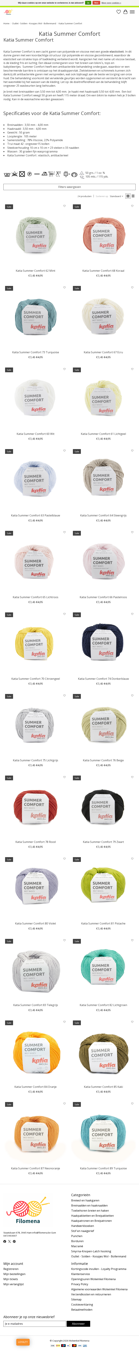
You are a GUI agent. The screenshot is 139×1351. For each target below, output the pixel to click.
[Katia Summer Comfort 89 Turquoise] (103, 1132)
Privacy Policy (79, 1284)
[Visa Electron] (85, 1346)
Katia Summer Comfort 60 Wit (35, 434)
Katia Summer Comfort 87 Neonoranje (35, 1168)
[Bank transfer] (53, 1346)
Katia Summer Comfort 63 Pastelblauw (35, 515)
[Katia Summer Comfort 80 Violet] (35, 887)
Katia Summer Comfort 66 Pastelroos (103, 597)
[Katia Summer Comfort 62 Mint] (35, 235)
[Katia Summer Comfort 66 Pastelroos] (103, 561)
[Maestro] (63, 1346)
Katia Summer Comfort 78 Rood (35, 842)
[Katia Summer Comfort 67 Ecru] (103, 316)
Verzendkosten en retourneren (91, 1294)
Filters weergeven (69, 187)
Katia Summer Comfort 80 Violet (35, 923)
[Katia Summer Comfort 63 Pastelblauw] (35, 479)
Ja (88, 3)
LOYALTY (23, 1342)
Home (6, 23)
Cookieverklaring (82, 1304)
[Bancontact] (69, 1346)
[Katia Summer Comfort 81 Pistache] (103, 887)
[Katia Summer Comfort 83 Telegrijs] (35, 969)
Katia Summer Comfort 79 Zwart (103, 842)
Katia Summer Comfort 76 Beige (103, 760)
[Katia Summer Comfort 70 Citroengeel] (35, 643)
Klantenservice (80, 1274)
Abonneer (78, 1324)
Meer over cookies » (111, 3)
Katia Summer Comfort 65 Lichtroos (35, 597)
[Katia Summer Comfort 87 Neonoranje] (35, 1132)
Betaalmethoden (81, 1309)
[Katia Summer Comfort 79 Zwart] (103, 806)
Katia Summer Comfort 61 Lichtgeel (103, 434)
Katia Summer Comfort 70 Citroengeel (35, 679)
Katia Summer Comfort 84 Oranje (35, 1087)
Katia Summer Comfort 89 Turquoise (103, 1168)
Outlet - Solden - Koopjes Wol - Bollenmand (34, 23)
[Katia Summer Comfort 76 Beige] (103, 724)
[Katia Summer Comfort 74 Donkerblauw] (103, 643)
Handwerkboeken (82, 1226)
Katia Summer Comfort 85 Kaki (103, 1087)
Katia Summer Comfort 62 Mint (35, 271)
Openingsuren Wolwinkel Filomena (93, 1279)
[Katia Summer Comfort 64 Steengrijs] (103, 479)
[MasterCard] (74, 1346)
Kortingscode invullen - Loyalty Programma (98, 1269)
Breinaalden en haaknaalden (89, 1205)
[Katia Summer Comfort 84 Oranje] (35, 1051)
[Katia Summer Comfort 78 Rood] (35, 806)
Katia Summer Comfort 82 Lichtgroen (103, 1005)
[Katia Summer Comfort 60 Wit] (35, 398)
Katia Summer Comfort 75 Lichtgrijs (35, 760)
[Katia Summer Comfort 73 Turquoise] (35, 316)
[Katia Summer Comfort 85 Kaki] (103, 1051)
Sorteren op (102, 196)
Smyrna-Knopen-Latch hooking (91, 1251)
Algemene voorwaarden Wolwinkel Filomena (99, 1289)
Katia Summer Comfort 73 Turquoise (35, 352)
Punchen (76, 1236)
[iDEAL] (58, 1346)
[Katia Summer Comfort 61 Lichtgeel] (103, 398)
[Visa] (79, 1346)
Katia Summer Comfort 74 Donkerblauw (103, 679)
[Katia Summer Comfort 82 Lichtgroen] (103, 969)
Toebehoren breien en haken (90, 1210)
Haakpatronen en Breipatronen (91, 1221)
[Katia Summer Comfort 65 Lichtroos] (35, 561)
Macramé (77, 1246)
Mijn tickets (10, 1279)
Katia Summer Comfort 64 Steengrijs (103, 515)
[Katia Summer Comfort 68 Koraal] (103, 235)
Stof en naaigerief (82, 1231)
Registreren (10, 1269)
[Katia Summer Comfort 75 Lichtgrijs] (35, 724)
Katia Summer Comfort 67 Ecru (103, 352)
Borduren (77, 1241)
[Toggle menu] (132, 11)
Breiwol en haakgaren (85, 1200)
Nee (96, 3)
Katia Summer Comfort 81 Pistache (103, 923)
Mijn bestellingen (14, 1274)
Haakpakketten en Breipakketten (92, 1216)
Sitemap (76, 1299)
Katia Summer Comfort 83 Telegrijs (35, 1005)
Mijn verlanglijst (13, 1284)
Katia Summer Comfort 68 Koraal (103, 271)
